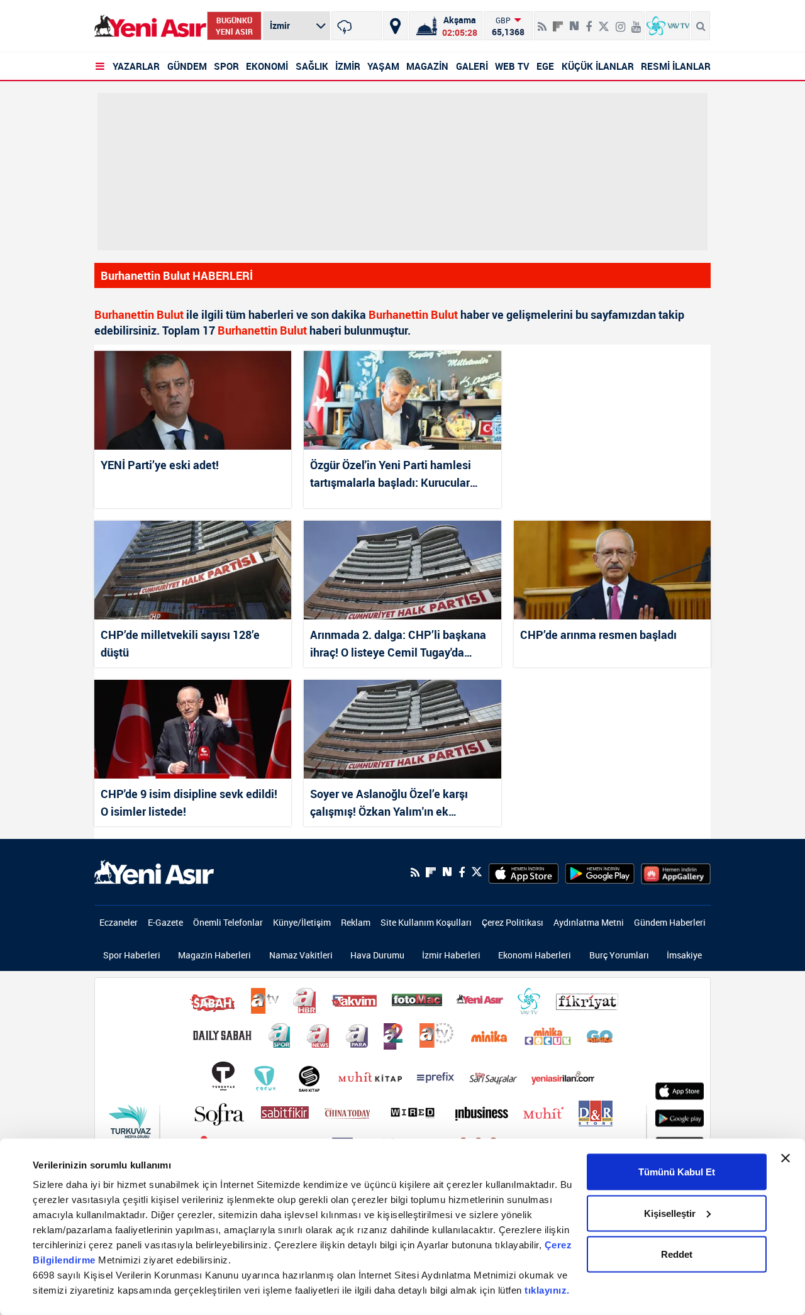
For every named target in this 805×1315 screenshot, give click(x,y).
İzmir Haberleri (451, 955)
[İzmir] (356, 26)
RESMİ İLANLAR (676, 66)
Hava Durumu (377, 955)
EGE (545, 66)
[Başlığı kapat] (785, 1158)
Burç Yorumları (619, 955)
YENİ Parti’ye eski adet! (160, 464)
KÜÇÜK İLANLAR (598, 66)
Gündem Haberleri (670, 922)
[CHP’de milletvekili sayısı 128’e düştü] (192, 570)
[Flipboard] (558, 22)
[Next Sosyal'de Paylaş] (574, 21)
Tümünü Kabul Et (676, 1172)
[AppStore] (523, 872)
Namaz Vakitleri (301, 955)
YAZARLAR (136, 66)
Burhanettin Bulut (139, 314)
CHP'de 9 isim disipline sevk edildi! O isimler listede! (189, 802)
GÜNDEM (187, 66)
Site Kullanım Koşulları (426, 922)
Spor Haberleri (131, 955)
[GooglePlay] (600, 872)
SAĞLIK (312, 66)
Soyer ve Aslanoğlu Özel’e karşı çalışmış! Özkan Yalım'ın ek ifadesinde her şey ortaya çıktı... (390, 802)
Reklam (355, 922)
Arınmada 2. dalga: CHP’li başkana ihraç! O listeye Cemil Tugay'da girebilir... (398, 643)
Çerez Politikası (512, 922)
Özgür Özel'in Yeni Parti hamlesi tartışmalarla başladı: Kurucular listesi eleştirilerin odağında (390, 473)
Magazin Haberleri (214, 955)
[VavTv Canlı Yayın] (668, 25)
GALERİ (472, 66)
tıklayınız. (547, 1290)
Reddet (676, 1254)
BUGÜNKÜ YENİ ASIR (234, 25)
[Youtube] (636, 21)
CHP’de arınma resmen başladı (598, 634)
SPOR (226, 66)
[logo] (154, 871)
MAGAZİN (427, 66)
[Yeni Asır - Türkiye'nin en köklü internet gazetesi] (150, 26)
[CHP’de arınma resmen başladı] (612, 570)
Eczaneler (118, 922)
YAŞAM (383, 66)
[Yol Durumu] (395, 25)
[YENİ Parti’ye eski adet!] (192, 400)
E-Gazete (165, 922)
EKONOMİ (267, 66)
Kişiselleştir (670, 1212)
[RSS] (542, 21)
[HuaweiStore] (676, 872)
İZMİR (347, 66)
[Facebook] (589, 21)
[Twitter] (603, 21)
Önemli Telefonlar (228, 922)
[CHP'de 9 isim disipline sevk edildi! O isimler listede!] (192, 729)
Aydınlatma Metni (588, 922)
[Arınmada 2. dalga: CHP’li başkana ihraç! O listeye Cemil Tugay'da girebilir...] (402, 570)
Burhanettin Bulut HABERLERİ (177, 275)
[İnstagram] (620, 21)
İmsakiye (684, 955)
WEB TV (512, 66)
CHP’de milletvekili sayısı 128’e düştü (180, 643)
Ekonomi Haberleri (534, 955)
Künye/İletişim (302, 922)
